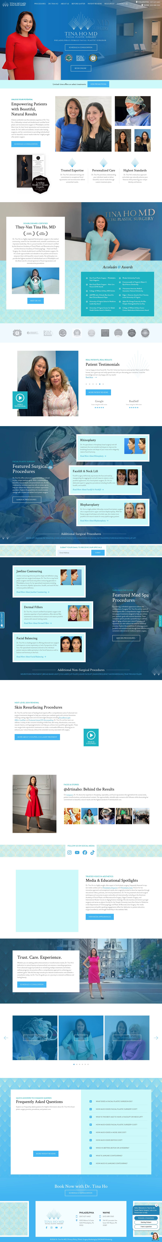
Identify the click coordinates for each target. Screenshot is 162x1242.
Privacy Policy (72, 1239)
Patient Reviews (95, 4)
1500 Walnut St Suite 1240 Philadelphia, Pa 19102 (86, 1222)
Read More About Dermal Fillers (36, 623)
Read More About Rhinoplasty (92, 456)
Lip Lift (133, 538)
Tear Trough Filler (133, 674)
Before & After (78, 4)
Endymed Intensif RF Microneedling (41, 720)
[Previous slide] (6, 1038)
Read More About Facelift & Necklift (87, 489)
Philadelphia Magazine (110, 888)
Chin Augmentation (81, 538)
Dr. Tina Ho (53, 4)
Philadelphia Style (127, 888)
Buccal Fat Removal (45, 538)
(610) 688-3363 (155, 5)
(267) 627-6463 (155, 2)
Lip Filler (74, 674)
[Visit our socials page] (46, 1227)
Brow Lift (30, 538)
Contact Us (122, 4)
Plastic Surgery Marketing (86, 1239)
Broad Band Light (51, 674)
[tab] (86, 384)
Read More (89, 380)
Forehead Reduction (119, 538)
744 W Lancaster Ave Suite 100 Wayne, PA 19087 (110, 1222)
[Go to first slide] (156, 1038)
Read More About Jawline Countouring (31, 592)
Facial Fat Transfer (100, 538)
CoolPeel (22, 720)
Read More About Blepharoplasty (93, 520)
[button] (35, 280)
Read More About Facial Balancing (29, 656)
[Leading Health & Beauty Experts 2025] (33, 174)
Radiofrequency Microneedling (108, 674)
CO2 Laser (64, 674)
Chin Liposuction (63, 538)
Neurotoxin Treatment (31, 674)
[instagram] (72, 816)
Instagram (69, 795)
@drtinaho (72, 789)
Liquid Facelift (85, 674)
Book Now (160, 621)
